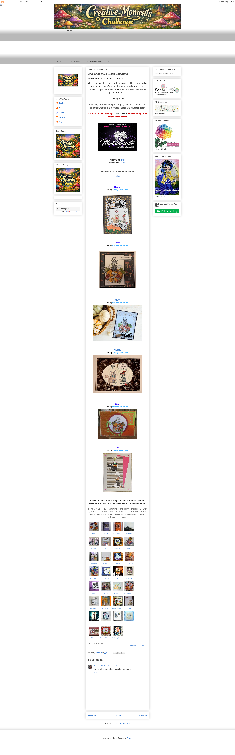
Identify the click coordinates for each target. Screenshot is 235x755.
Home (59, 31)
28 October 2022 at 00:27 (109, 666)
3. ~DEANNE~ (116, 533)
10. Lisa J (105, 563)
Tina (60, 122)
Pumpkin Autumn (120, 245)
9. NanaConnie (93, 563)
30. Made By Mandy (105, 638)
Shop (123, 162)
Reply (96, 672)
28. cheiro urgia (128, 623)
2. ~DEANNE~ (105, 533)
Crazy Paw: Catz (120, 190)
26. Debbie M (105, 623)
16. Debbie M (128, 578)
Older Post (142, 715)
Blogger (129, 738)
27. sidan (117, 623)
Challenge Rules (73, 61)
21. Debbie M (93, 608)
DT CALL (70, 31)
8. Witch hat (128, 548)
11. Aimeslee (117, 563)
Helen (117, 176)
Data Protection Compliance (97, 61)
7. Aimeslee (117, 548)
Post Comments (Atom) (122, 723)
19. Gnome (116, 593)
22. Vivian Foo (105, 608)
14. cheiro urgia (105, 578)
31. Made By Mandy (117, 638)
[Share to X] (119, 653)
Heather (62, 103)
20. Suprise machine (128, 593)
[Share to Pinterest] (124, 653)
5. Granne (93, 548)
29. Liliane (93, 638)
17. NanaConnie (93, 593)
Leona (61, 113)
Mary (117, 300)
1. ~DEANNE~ (93, 533)
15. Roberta (116, 578)
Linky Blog (141, 645)
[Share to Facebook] (121, 653)
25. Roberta (93, 623)
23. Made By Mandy (117, 608)
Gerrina (96, 666)
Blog (123, 160)
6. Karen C (105, 548)
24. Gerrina (128, 608)
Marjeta (117, 350)
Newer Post (93, 715)
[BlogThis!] (117, 653)
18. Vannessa (105, 593)
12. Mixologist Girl (128, 563)
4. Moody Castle (128, 533)
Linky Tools (133, 645)
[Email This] (114, 653)
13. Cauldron (93, 578)
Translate (74, 212)
